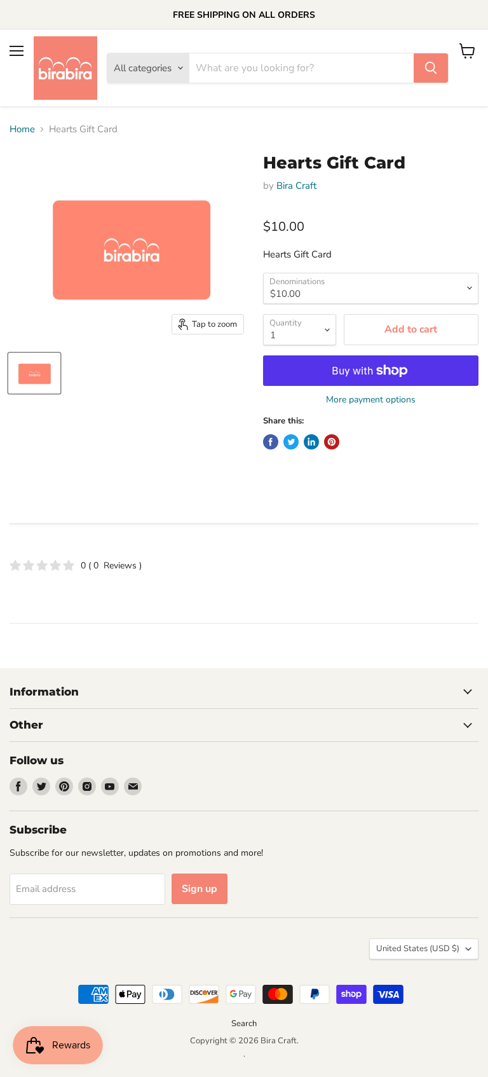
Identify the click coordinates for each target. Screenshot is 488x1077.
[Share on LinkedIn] (311, 441)
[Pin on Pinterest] (331, 441)
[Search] (431, 68)
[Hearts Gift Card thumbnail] (34, 373)
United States (417, 948)
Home (22, 129)
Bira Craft (296, 185)
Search (244, 1023)
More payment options (371, 400)
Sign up (199, 889)
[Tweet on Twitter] (291, 441)
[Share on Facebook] (270, 441)
